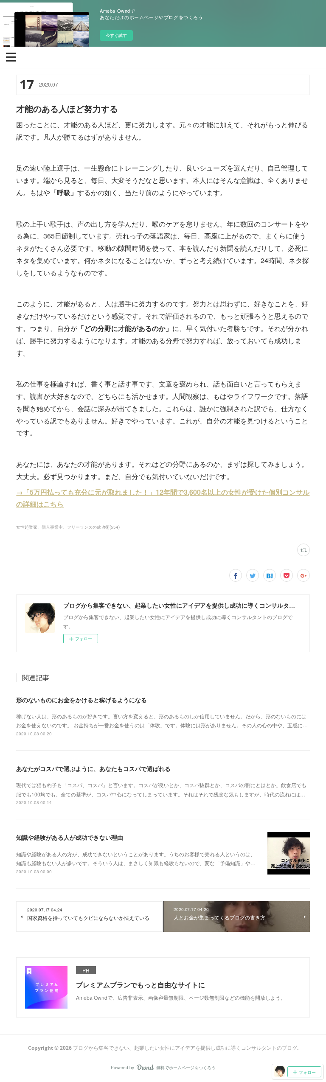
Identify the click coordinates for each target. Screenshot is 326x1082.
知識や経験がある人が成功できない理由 (69, 837)
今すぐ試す (116, 35)
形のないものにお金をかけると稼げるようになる (81, 699)
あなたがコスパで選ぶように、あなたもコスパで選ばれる (93, 768)
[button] (11, 56)
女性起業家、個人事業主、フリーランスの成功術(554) (68, 527)
